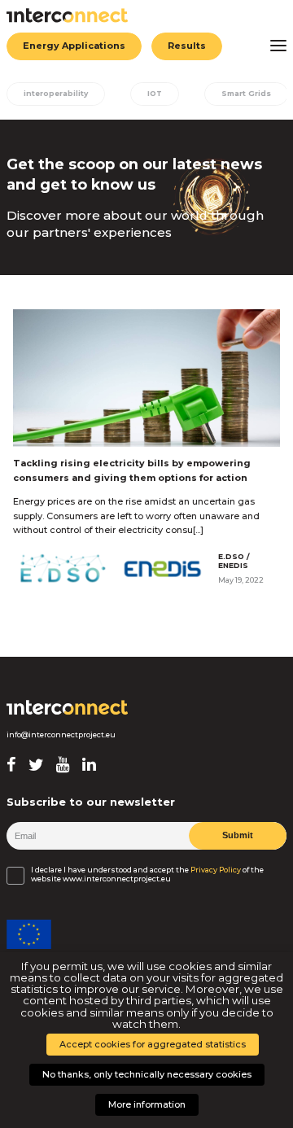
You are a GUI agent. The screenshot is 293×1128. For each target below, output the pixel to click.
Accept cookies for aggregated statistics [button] (152, 1044)
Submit (237, 836)
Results (187, 45)
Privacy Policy (215, 870)
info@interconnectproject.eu (61, 735)
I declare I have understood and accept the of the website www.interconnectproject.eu (147, 874)
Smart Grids (246, 93)
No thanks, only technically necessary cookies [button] (146, 1074)
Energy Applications (74, 45)
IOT (154, 93)
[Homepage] (68, 707)
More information (147, 1104)
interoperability (56, 93)
